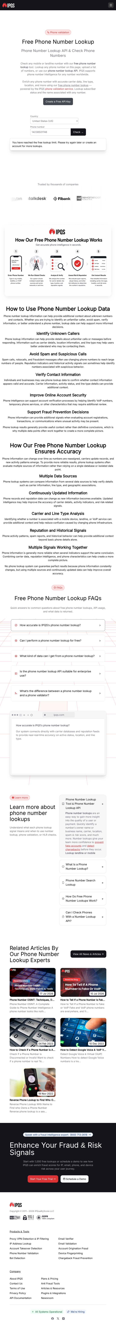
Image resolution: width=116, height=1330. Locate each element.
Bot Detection (17, 1258)
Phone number (37, 127)
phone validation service (59, 88)
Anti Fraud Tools (50, 1283)
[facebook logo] (52, 1318)
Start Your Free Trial (41, 1178)
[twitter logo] (58, 1318)
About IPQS (16, 1278)
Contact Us (16, 1283)
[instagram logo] (63, 1318)
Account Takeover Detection (26, 1248)
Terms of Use (17, 1288)
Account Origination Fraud (73, 1248)
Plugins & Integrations (53, 1293)
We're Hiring (78, 1311)
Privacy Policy (18, 1293)
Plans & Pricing (49, 1278)
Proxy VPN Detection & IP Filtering (29, 1238)
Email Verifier (66, 1238)
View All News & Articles (87, 954)
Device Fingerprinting (70, 1253)
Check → (78, 132)
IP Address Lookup (20, 1243)
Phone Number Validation (24, 1253)
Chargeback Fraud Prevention (75, 1258)
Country (34, 116)
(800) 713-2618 (56, 1134)
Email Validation (67, 1243)
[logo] (58, 1204)
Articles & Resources (52, 1288)
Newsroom (47, 1297)
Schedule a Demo (76, 1178)
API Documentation (20, 1297)
